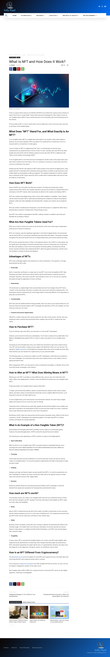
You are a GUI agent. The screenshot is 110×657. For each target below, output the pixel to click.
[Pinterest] (18, 69)
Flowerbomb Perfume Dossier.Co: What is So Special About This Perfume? (56, 595)
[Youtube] (105, 7)
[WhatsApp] (22, 69)
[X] (102, 7)
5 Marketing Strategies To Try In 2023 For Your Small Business (22, 595)
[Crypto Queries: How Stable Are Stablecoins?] (39, 612)
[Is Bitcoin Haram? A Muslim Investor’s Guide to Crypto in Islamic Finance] (18, 612)
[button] (6, 15)
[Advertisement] (55, 35)
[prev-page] (10, 625)
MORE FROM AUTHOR (29, 602)
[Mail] (99, 7)
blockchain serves (17, 557)
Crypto (24, 55)
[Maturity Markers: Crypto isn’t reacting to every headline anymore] (59, 612)
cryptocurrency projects (26, 563)
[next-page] (13, 625)
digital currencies (21, 349)
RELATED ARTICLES (15, 602)
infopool (13, 65)
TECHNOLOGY (17, 55)
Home (10, 55)
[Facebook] (11, 69)
